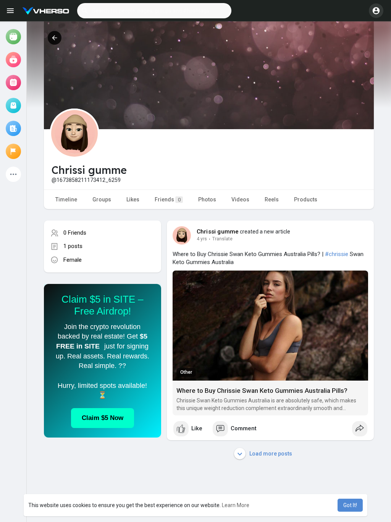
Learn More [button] (235, 505)
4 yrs (202, 239)
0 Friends (74, 232)
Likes (132, 199)
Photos (207, 199)
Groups (101, 199)
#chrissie (336, 254)
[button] (154, 10)
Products (305, 199)
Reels (272, 199)
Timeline (66, 199)
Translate (222, 239)
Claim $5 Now (102, 417)
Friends (168, 199)
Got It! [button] (350, 505)
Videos (240, 199)
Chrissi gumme (218, 231)
